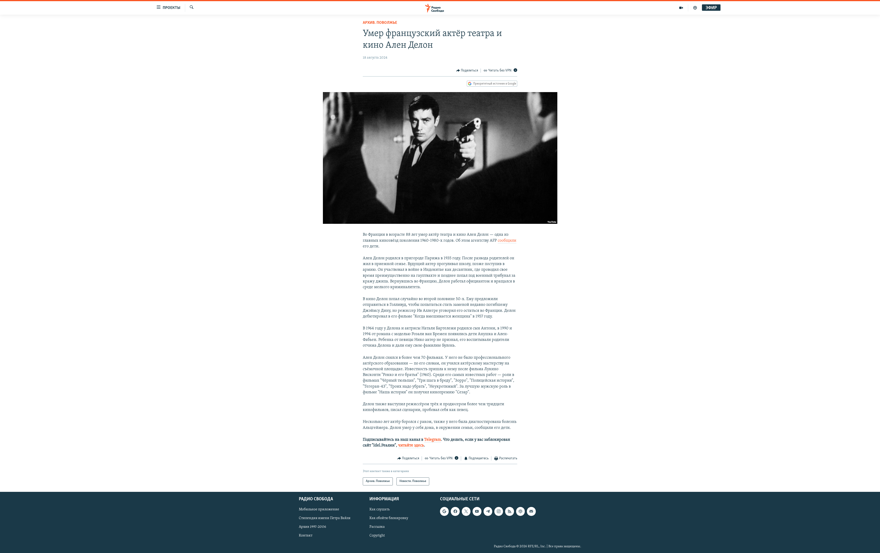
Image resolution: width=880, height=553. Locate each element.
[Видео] (681, 7)
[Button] (467, 71)
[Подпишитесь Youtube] (477, 511)
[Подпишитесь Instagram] (498, 511)
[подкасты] (695, 7)
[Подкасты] (520, 511)
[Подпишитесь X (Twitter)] (466, 511)
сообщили (507, 241)
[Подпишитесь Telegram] (488, 511)
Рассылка (377, 527)
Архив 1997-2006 (312, 527)
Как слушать (379, 509)
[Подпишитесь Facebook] (455, 511)
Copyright (377, 535)
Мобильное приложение (319, 509)
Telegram (432, 440)
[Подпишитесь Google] (444, 511)
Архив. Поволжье (380, 23)
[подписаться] (531, 511)
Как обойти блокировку (388, 518)
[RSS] (509, 511)
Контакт (305, 535)
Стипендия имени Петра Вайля (324, 518)
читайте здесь (411, 445)
